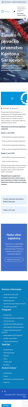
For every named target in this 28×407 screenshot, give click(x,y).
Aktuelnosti (15, 108)
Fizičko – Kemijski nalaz (10, 297)
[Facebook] (2, 391)
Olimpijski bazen (8, 349)
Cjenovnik (6, 382)
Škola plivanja (8, 315)
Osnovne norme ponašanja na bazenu (15, 303)
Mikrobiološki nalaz (9, 300)
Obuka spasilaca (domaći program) (13, 327)
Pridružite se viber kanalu (13, 259)
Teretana (6, 356)
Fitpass (6, 376)
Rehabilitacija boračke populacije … (14, 324)
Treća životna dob (9, 321)
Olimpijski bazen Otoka (10, 306)
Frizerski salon (8, 362)
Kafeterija (6, 365)
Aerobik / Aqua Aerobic (10, 338)
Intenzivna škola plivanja (11, 341)
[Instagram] (5, 391)
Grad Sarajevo (8, 373)
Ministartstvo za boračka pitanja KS (14, 379)
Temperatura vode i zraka (11, 294)
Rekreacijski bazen (9, 353)
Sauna (5, 359)
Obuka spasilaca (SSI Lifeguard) (13, 335)
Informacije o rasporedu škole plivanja (15, 2)
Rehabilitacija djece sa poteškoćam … (14, 318)
